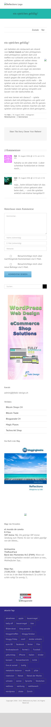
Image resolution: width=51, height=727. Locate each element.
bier (32, 623)
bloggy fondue (28, 633)
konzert (9, 660)
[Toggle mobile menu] (45, 4)
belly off (9, 623)
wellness (9, 686)
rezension (10, 675)
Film (38, 644)
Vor (42, 29)
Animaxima (9, 549)
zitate (20, 691)
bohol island (15, 51)
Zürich (29, 691)
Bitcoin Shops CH (14, 407)
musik (27, 670)
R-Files (7, 532)
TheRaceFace (10, 551)
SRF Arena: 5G (11, 534)
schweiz (9, 681)
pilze (36, 670)
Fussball (36, 649)
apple (21, 618)
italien (31, 654)
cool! (23, 639)
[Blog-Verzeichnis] (25, 597)
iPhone (22, 654)
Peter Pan (8, 568)
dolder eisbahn (35, 639)
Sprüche (28, 681)
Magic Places (12, 424)
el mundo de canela (14, 529)
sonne (18, 681)
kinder (40, 654)
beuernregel (21, 623)
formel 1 (25, 649)
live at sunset (11, 665)
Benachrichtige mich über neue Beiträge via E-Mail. (23, 265)
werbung (21, 686)
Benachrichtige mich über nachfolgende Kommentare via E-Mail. (23, 257)
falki (9, 115)
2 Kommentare (22, 117)
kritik (34, 660)
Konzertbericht (22, 660)
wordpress (10, 691)
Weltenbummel (9, 117)
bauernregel (32, 618)
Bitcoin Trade (12, 412)
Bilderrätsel (11, 628)
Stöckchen (40, 681)
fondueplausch (12, 649)
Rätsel (20, 675)
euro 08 (9, 644)
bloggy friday (11, 639)
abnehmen (10, 618)
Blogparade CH (13, 418)
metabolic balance (14, 670)
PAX (15, 156)
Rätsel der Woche (34, 675)
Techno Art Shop (14, 430)
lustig (23, 665)
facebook (20, 644)
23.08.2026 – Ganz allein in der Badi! (22, 571)
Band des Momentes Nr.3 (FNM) (19, 554)
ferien (30, 644)
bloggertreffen (12, 633)
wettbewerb (33, 686)
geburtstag (10, 654)
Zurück (35, 29)
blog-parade (24, 628)
